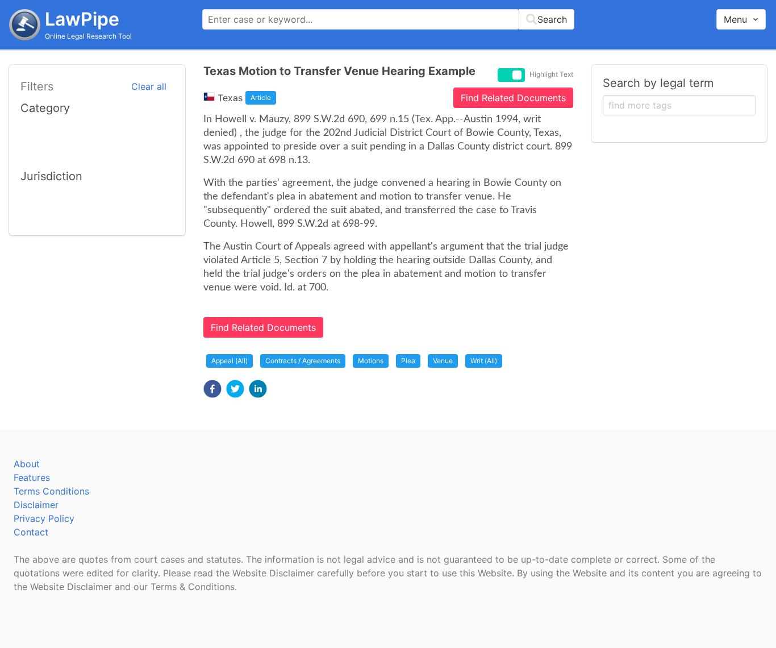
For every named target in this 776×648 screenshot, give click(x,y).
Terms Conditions (51, 491)
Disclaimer (36, 504)
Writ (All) (483, 360)
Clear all (148, 86)
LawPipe (82, 19)
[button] (212, 389)
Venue (443, 360)
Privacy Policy (44, 518)
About (27, 464)
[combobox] (388, 19)
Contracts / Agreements (302, 360)
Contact (31, 532)
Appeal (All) (229, 360)
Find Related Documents (513, 97)
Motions (370, 360)
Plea (408, 360)
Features (32, 477)
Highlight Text (551, 74)
